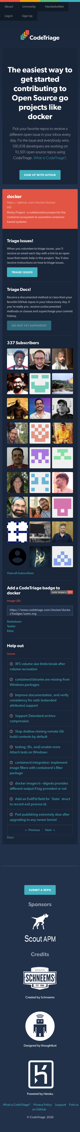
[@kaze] (62, 368)
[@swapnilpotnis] (17, 393)
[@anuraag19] (17, 467)
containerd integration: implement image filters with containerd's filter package (38, 767)
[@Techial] (62, 393)
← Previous (32, 830)
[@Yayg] (17, 418)
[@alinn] (40, 541)
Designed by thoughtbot (40, 1045)
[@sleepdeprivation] (17, 541)
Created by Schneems (40, 997)
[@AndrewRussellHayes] (40, 517)
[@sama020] (40, 442)
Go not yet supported (29, 325)
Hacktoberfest (54, 6)
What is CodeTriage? (50, 157)
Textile (11, 626)
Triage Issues (22, 272)
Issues (11, 654)
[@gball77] (62, 467)
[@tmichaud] (62, 541)
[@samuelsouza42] (40, 418)
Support (60, 1105)
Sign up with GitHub (40, 174)
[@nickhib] (40, 492)
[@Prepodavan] (40, 566)
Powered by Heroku (40, 1094)
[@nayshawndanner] (17, 368)
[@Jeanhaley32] (40, 368)
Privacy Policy (42, 1105)
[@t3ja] (40, 467)
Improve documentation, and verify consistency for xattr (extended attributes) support (39, 700)
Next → (50, 830)
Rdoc (10, 631)
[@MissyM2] (17, 492)
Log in (9, 16)
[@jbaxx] (17, 517)
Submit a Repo (40, 890)
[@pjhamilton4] (62, 418)
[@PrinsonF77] (40, 393)
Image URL (14, 601)
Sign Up (27, 16)
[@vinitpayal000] (62, 492)
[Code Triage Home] (40, 35)
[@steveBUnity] (17, 442)
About (9, 6)
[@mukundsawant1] (62, 517)
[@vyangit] (62, 566)
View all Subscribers (20, 573)
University (29, 6)
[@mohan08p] (62, 442)
